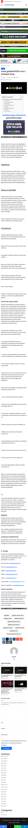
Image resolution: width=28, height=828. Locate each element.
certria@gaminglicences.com (17, 581)
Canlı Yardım (7, 111)
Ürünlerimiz (7, 103)
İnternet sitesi (4, 734)
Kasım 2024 (3, 806)
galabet (7, 615)
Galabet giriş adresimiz (14, 115)
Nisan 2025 (3, 794)
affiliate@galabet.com (12, 574)
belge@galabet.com (11, 570)
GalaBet (3, 592)
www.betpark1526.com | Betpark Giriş (12, 1)
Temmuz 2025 (4, 787)
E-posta (3, 728)
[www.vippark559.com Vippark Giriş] (21, 670)
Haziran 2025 (4, 789)
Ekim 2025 (3, 779)
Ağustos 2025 (4, 784)
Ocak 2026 (3, 772)
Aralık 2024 (3, 803)
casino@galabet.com (11, 578)
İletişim (6, 106)
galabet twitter (20, 627)
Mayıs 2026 (3, 763)
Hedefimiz (7, 100)
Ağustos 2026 (4, 756)
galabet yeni (14, 631)
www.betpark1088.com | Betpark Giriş (21, 689)
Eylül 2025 (3, 782)
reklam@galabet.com (18, 585)
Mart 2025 (3, 796)
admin (4, 77)
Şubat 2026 (3, 770)
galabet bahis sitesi (18, 615)
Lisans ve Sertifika (9, 102)
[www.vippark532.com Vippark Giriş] (7, 670)
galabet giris (8, 618)
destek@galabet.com (14, 563)
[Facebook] (3, 639)
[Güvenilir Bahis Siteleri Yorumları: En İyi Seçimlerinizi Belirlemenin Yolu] (7, 683)
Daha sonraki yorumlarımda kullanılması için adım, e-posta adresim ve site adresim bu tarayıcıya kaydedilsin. (14, 743)
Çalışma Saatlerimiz (9, 108)
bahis (8, 65)
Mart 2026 (3, 768)
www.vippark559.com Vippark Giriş (20, 675)
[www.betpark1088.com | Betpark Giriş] (21, 683)
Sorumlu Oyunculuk (9, 105)
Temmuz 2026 (4, 758)
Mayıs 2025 (3, 791)
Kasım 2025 (3, 777)
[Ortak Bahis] (9, 5)
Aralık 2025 (3, 775)
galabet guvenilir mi (14, 624)
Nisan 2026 (3, 765)
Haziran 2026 (4, 760)
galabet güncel (19, 618)
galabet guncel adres (14, 621)
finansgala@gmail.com (11, 567)
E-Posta (6, 109)
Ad (2, 722)
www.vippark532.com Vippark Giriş (7, 675)
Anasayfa (4, 65)
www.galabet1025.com (14, 634)
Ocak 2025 (3, 801)
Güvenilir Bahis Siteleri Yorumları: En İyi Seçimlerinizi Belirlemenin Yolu (7, 691)
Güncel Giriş (4, 814)
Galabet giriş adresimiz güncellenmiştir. (12, 99)
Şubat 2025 (3, 798)
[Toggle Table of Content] (20, 97)
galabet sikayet (8, 627)
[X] (7, 639)
